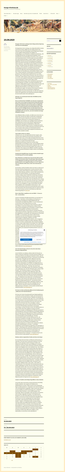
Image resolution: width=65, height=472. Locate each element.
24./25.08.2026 (50, 58)
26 (18, 456)
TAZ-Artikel (50, 77)
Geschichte (45, 13)
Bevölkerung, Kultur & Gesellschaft (31, 13)
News (21, 13)
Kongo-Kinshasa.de (11, 7)
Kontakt (49, 85)
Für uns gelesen (50, 74)
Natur (57, 13)
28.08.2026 (49, 55)
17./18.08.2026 (50, 60)
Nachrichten (6, 50)
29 (35, 456)
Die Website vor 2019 (7, 439)
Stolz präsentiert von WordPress (16, 467)
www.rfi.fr (18, 150)
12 (18, 453)
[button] (44, 230)
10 (6, 453)
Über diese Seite (7, 13)
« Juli (12, 460)
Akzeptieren (26, 239)
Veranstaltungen (50, 78)
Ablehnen (38, 239)
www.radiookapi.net (28, 245)
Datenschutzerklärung (51, 87)
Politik (40, 13)
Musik (5, 15)
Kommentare (50, 75)
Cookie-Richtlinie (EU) (51, 88)
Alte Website (50, 83)
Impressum (49, 86)
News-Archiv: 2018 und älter (52, 84)
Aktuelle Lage (16, 13)
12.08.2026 (49, 63)
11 (12, 453)
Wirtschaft (52, 13)
